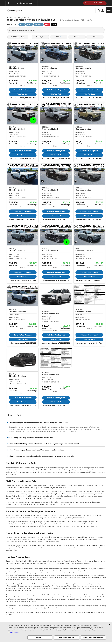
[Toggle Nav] (109, 10)
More (21, 85)
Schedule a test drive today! (80, 563)
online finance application (35, 548)
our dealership (11, 474)
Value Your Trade (22, 94)
